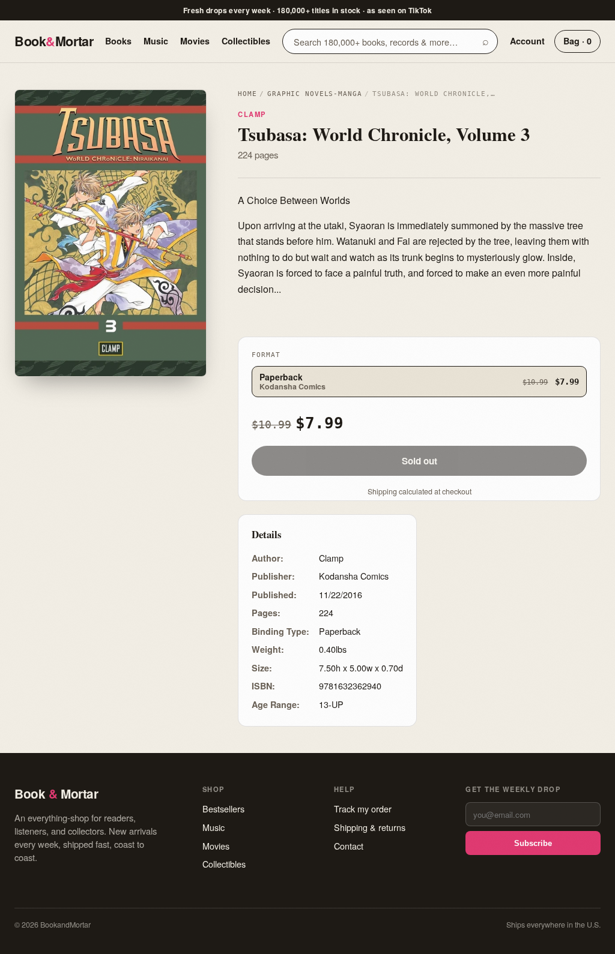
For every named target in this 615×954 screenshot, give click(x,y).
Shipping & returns (369, 827)
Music (156, 41)
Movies (195, 41)
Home (247, 94)
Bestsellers (223, 808)
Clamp (252, 114)
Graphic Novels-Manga (314, 94)
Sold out (419, 460)
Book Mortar (53, 41)
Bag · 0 (577, 41)
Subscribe (533, 843)
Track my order (363, 808)
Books (118, 41)
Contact (348, 845)
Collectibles (246, 41)
